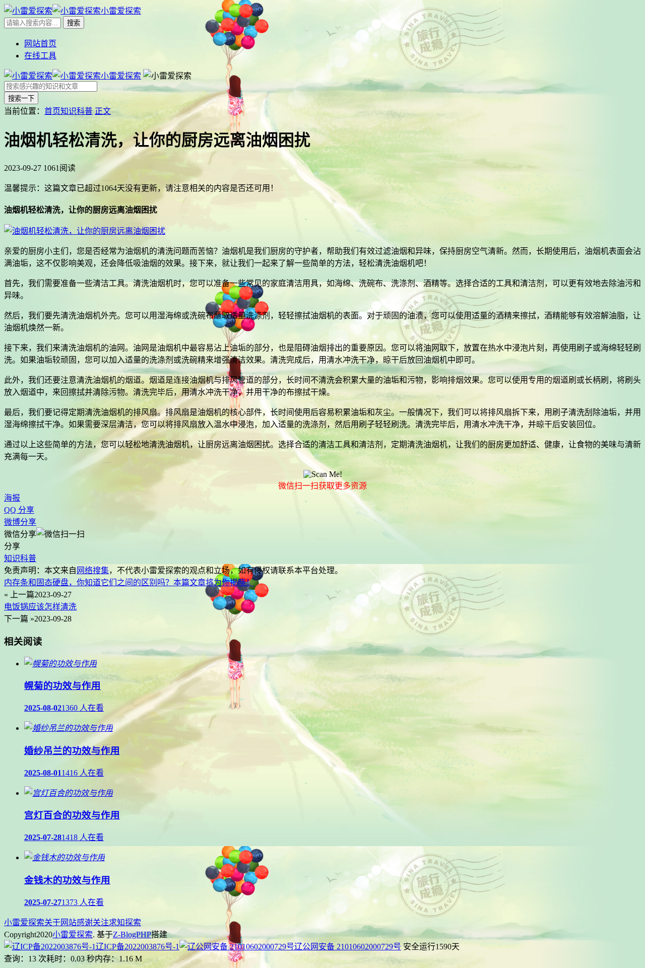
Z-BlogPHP (132, 934)
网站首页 (40, 43)
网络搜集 (93, 570)
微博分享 (20, 522)
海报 (12, 498)
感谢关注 (93, 922)
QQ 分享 (19, 510)
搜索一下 (21, 98)
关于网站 (60, 922)
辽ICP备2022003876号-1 (137, 946)
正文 (103, 111)
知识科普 (76, 111)
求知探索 (125, 922)
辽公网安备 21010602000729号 (347, 946)
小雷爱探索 (24, 922)
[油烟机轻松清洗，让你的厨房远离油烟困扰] (84, 231)
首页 (52, 111)
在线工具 (40, 55)
